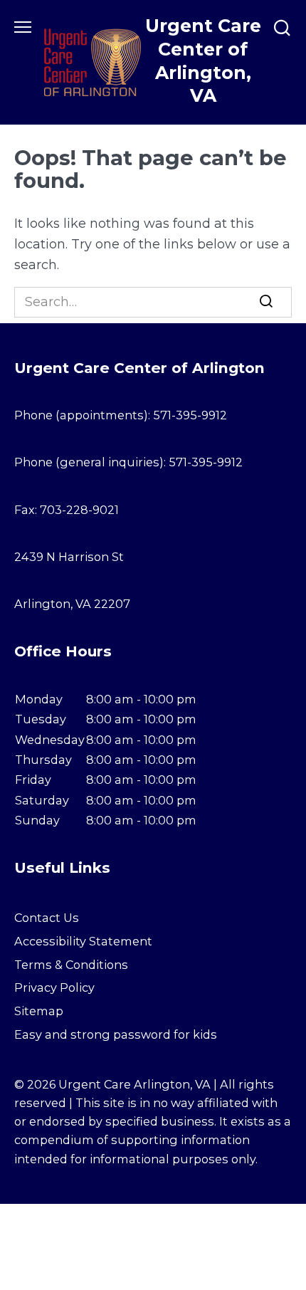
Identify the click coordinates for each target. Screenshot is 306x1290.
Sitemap (38, 1011)
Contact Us (46, 918)
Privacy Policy (54, 987)
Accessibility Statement (83, 941)
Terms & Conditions (71, 965)
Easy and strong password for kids (115, 1034)
